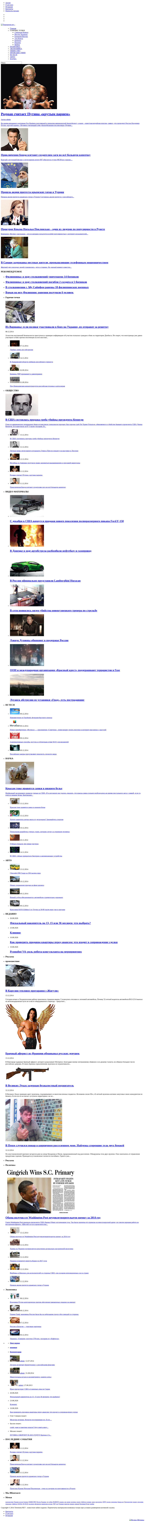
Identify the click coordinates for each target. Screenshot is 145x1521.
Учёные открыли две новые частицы (24, 844)
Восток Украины (21, 34)
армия (68, 1502)
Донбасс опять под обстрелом (21, 350)
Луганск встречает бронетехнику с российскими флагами (32, 1365)
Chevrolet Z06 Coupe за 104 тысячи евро (25, 873)
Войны (17, 45)
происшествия (9, 1502)
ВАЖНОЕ (56, 1502)
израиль (72, 1504)
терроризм (8, 1504)
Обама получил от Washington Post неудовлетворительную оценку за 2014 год (40, 1236)
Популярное (15, 1343)
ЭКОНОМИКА (16, 49)
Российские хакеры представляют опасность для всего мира (33, 754)
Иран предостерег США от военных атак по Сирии (30, 1389)
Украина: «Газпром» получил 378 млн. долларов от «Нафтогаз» (34, 1339)
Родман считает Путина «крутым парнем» (26, 475)
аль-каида (31, 1504)
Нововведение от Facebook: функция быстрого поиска (31, 718)
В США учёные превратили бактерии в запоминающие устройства (36, 856)
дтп (47, 1502)
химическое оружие (46, 1504)
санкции (77, 1504)
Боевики (17, 41)
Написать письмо (12, 11)
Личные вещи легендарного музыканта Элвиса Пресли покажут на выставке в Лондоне (44, 451)
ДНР (54, 1504)
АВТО (12, 57)
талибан (92, 1504)
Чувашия (61, 1504)
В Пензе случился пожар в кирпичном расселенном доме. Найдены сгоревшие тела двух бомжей (64, 1145)
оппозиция (140, 1502)
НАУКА (13, 59)
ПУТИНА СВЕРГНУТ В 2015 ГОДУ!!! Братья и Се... (30, 1435)
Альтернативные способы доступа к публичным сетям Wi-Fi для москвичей (39, 742)
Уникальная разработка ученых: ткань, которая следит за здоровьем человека (40, 832)
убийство (14, 1504)
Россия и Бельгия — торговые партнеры (25, 1326)
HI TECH (13, 55)
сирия (93, 1502)
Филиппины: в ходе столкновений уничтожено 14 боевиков (42, 276)
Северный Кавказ (21, 32)
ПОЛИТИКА (15, 47)
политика (73, 1502)
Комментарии (15, 1352)
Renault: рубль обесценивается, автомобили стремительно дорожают (36, 897)
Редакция (9, 7)
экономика (114, 1502)
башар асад (121, 1502)
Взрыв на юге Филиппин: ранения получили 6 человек (39, 292)
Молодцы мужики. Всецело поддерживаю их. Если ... (31, 1420)
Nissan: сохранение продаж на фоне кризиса (27, 885)
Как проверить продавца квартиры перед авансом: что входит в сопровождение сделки (64, 942)
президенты (98, 1502)
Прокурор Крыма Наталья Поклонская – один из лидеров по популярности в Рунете (42, 1488)
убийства (83, 1502)
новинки (13, 1348)
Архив (8, 3)
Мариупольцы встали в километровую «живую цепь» (31, 1377)
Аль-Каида (18, 39)
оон (57, 1504)
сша (65, 1502)
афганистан (38, 1504)
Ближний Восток (21, 36)
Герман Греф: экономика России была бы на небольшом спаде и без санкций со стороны (44, 1314)
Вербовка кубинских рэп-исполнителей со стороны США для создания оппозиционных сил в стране (49, 1273)
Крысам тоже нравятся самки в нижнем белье (27, 807)
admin (22, 1361)
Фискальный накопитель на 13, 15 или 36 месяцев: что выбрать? (50, 923)
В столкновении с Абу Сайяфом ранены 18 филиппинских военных (47, 287)
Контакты (9, 9)
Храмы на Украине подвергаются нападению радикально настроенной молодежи (41, 1249)
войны (51, 1502)
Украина (16, 1502)
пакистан (66, 1504)
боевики (25, 1502)
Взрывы (17, 43)
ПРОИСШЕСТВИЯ (17, 53)
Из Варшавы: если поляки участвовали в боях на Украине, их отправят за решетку (57, 326)
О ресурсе (9, 5)
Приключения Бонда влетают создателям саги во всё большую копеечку (38, 487)
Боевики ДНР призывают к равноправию (26, 374)
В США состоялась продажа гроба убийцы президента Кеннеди (34, 439)
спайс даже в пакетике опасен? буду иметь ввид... (29, 1427)
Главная (13, 28)
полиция (88, 1502)
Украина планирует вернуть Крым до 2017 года (28, 1261)
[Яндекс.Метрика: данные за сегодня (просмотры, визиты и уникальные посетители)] (136, 1520)
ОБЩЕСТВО (15, 51)
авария (135, 1502)
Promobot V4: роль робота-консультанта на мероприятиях (46, 951)
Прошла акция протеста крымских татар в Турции (29, 1285)
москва (109, 1502)
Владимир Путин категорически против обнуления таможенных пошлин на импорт (42, 1302)
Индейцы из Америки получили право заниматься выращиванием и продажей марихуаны (45, 463)
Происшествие (128, 1502)
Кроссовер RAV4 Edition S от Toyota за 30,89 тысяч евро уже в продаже (37, 910)
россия (21, 1502)
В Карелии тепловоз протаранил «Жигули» (32, 990)
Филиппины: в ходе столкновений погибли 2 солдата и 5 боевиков (46, 281)
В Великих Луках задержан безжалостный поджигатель (39, 1085)
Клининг (15, 932)
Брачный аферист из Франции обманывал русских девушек (42, 1053)
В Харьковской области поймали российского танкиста (31, 362)
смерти (78, 1502)
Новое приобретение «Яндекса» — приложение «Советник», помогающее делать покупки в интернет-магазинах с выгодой (58, 730)
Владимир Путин (84, 1504)
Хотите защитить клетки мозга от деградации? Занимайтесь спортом (36, 819)
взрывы (61, 1502)
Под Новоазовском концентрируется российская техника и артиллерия (37, 386)
